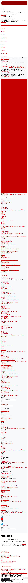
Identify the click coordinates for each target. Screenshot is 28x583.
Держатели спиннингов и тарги (9, 106)
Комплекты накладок (6, 99)
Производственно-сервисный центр (11, 556)
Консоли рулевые (5, 100)
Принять (25, 577)
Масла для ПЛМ (5, 153)
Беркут (2, 149)
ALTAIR (2, 133)
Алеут (2, 142)
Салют (2, 143)
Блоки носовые (5, 109)
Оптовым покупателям (7, 562)
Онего (2, 125)
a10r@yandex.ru (5, 59)
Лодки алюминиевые (7, 85)
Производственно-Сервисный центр (11, 185)
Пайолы (3, 93)
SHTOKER (3, 145)
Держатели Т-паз (5, 104)
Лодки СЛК (4, 124)
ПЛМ (2, 86)
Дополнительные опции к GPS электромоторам (14, 157)
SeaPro (2, 158)
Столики (3, 103)
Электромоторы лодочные (8, 89)
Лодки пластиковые (6, 81)
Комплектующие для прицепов (9, 98)
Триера (3, 144)
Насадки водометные (7, 162)
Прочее (3, 101)
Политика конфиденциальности (10, 116)
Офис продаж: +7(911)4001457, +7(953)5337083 (13, 512)
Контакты (3, 192)
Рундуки (3, 94)
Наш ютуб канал (5, 114)
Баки (2, 105)
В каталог (3, 15)
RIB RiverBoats (4, 129)
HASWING (3, 159)
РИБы (2, 83)
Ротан (2, 139)
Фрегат (2, 138)
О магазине (4, 187)
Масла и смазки (5, 88)
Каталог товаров (5, 120)
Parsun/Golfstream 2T (6, 164)
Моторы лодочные (6, 90)
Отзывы (3, 115)
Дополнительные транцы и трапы (10, 95)
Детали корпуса (5, 108)
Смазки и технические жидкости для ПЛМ (12, 154)
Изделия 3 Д (4, 96)
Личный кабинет (5, 515)
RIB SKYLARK (4, 128)
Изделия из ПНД (5, 110)
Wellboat (3, 148)
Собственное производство (8, 91)
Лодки (2, 80)
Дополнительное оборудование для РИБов (13, 130)
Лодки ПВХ (4, 84)
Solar (2, 134)
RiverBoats (3, 136)
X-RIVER (3, 135)
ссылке (24, 544)
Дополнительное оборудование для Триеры (13, 147)
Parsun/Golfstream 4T (6, 163)
